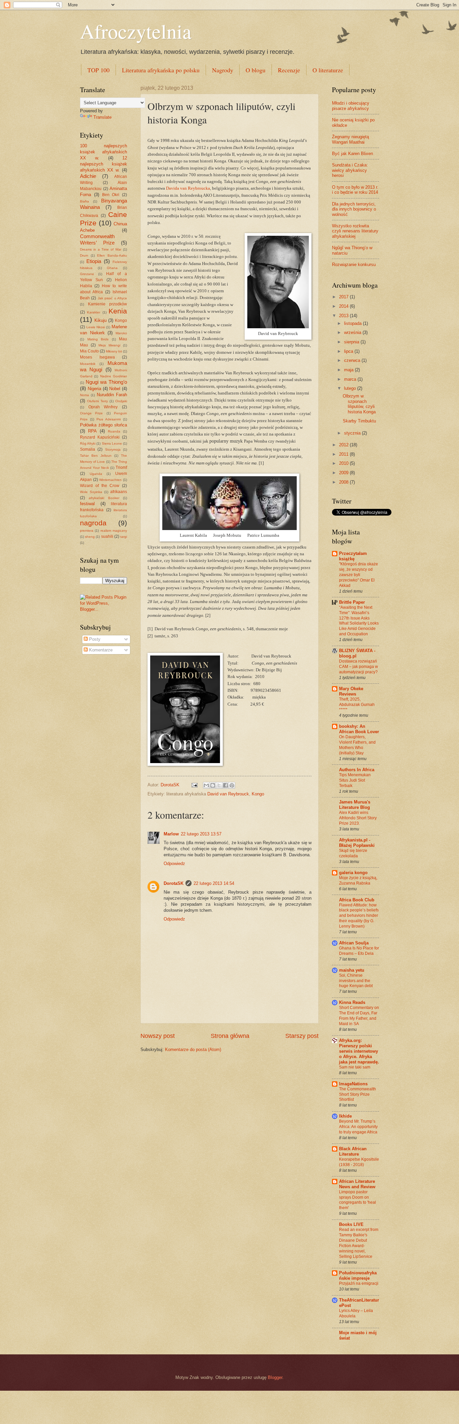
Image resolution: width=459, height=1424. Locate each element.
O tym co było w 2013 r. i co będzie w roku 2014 (355, 190)
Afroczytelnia (136, 30)
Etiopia (93, 261)
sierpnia (352, 341)
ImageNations (353, 1083)
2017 (344, 296)
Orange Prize (91, 413)
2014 (344, 306)
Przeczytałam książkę (353, 556)
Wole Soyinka (91, 492)
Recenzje (289, 70)
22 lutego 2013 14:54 (214, 883)
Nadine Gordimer (113, 376)
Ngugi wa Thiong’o (106, 382)
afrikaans (118, 492)
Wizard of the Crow (99, 486)
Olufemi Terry (97, 401)
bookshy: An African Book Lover (359, 729)
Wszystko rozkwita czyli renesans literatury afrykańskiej (355, 231)
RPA (92, 431)
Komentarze (100, 649)
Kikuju (100, 320)
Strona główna (230, 1036)
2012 (344, 444)
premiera (86, 530)
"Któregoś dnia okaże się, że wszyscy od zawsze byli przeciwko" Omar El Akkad (358, 575)
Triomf (121, 467)
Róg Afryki (87, 443)
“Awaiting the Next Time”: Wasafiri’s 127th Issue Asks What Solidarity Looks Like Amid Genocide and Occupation (359, 621)
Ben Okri (111, 195)
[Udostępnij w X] (219, 785)
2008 (344, 482)
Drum (84, 255)
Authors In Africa (356, 769)
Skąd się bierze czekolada (353, 853)
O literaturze (327, 70)
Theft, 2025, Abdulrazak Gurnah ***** (357, 704)
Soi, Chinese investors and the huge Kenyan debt (356, 980)
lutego (350, 388)
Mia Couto (89, 351)
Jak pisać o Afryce (112, 298)
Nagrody (222, 70)
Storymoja (113, 449)
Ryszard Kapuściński (100, 437)
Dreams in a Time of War (100, 249)
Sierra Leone (112, 443)
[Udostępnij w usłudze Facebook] (225, 785)
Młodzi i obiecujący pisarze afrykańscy (350, 106)
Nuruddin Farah (112, 394)
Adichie (88, 176)
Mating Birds (98, 339)
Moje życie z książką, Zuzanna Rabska (358, 880)
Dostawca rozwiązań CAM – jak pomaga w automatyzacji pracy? (358, 666)
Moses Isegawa (97, 357)
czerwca (353, 360)
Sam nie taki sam (354, 1067)
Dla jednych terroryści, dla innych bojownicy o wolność (354, 209)
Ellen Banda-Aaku (112, 255)
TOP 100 (98, 70)
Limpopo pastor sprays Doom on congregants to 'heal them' (357, 1200)
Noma (84, 395)
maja (349, 369)
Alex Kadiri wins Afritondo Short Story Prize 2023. (358, 818)
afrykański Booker (104, 498)
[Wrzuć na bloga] (212, 785)
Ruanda (114, 431)
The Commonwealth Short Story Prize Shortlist (357, 1094)
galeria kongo (353, 872)
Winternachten (110, 480)
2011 (344, 454)
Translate (102, 117)
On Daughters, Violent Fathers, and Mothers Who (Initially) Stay (357, 745)
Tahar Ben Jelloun (96, 455)
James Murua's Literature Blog (354, 804)
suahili (107, 536)
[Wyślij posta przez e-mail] (194, 784)
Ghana (112, 268)
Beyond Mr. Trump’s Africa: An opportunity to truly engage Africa (358, 1126)
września (353, 332)
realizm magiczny (113, 530)
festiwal (87, 503)
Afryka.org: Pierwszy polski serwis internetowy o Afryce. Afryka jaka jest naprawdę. (359, 1051)
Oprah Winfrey (103, 407)
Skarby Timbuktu (359, 420)
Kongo (258, 793)
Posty (94, 639)
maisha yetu (351, 970)
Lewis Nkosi (95, 327)
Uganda (96, 474)
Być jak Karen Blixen (352, 153)
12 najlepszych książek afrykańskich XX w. (103, 164)
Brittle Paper (352, 602)
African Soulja (354, 942)
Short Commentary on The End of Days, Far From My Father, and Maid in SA (359, 1015)
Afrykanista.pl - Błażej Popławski (357, 842)
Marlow (171, 833)
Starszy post (302, 1036)
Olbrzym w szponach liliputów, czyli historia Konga (359, 404)
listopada (353, 323)
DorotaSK (173, 883)
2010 (344, 463)
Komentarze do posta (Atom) (193, 1049)
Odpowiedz (174, 863)
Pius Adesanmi (108, 419)
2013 (344, 315)
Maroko (121, 333)
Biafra (84, 201)
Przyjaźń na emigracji (358, 1283)
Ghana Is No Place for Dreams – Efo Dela (359, 951)
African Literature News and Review (357, 1184)
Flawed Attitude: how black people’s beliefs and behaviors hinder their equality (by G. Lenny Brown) (359, 916)
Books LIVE (351, 1224)
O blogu (255, 70)
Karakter (93, 312)
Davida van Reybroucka (188, 188)
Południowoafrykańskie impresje (358, 1275)
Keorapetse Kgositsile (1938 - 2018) (359, 1162)
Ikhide (345, 1116)
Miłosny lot (114, 351)
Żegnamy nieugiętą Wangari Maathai (350, 139)
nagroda (93, 523)
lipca (349, 351)
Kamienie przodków (107, 304)
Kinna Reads (352, 1002)
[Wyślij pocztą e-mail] (206, 785)
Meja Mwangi (109, 345)
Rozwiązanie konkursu (354, 264)
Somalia (87, 449)
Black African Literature (353, 1151)
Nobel (114, 388)
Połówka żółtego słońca (103, 424)
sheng (90, 536)
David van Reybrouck (228, 793)
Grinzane (87, 274)
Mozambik (87, 364)
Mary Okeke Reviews (351, 691)
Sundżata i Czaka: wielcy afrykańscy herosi (350, 170)
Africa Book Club (356, 899)
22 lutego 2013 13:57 (201, 833)
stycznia (353, 433)
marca (351, 379)
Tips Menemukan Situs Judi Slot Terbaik (355, 780)
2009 (344, 472)
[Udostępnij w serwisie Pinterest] (231, 785)
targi (123, 536)
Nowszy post (157, 1036)
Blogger (275, 1377)
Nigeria (94, 388)
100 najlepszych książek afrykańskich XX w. (103, 151)
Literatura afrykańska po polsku (161, 70)
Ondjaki (121, 401)
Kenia (118, 311)
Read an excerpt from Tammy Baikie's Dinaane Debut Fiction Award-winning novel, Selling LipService (358, 1243)
